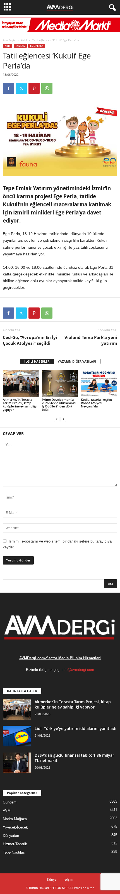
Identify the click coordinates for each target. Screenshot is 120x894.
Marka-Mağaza (15, 819)
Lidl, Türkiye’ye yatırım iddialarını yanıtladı (75, 728)
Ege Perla (36, 46)
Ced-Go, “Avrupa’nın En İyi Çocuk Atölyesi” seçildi (30, 340)
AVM (24, 40)
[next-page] (63, 419)
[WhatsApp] (46, 88)
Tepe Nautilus (14, 852)
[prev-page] (56, 419)
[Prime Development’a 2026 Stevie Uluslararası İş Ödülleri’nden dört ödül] (60, 383)
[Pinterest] (34, 88)
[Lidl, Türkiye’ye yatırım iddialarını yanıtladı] (17, 736)
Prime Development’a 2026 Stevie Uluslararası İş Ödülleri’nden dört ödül (59, 404)
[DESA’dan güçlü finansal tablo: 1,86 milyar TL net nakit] (17, 763)
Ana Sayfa (9, 40)
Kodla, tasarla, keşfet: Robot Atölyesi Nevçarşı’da (96, 402)
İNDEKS (20, 46)
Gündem (9, 802)
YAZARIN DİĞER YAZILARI (77, 361)
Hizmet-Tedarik (15, 844)
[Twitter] (21, 88)
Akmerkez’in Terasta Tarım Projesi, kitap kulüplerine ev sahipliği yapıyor (20, 404)
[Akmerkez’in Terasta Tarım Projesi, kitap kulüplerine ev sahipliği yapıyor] (21, 383)
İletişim (68, 879)
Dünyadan (11, 836)
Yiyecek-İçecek (15, 827)
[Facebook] (8, 88)
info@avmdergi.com (78, 670)
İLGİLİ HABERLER (36, 361)
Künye (51, 879)
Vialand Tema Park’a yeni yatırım (90, 340)
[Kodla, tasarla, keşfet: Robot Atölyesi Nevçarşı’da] (99, 383)
